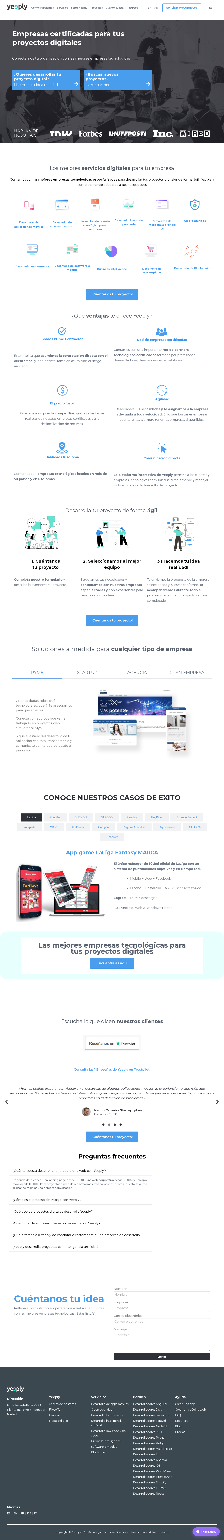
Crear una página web (190, 1409)
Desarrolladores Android (150, 1460)
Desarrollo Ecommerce (107, 1415)
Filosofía (54, 1409)
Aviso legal (94, 1532)
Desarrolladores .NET (148, 1432)
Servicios (62, 7)
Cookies (163, 1532)
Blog (178, 1426)
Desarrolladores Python (149, 1437)
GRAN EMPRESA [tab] (186, 672)
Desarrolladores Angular (150, 1404)
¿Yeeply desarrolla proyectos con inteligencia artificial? (55, 1247)
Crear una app (185, 1404)
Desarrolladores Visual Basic (152, 1448)
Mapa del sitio (58, 1420)
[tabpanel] (112, 726)
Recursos (132, 7)
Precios (180, 1432)
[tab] (31, 817)
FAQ (178, 1415)
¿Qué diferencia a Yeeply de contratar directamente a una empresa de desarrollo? (76, 1235)
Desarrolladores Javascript (151, 1415)
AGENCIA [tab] (137, 672)
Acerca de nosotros (62, 1404)
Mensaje (120, 1329)
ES (210, 7)
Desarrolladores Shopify (149, 1482)
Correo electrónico (128, 1316)
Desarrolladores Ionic (148, 1454)
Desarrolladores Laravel (149, 1420)
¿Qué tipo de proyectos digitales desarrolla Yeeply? (52, 1212)
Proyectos (96, 7)
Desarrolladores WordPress (152, 1471)
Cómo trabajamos (42, 7)
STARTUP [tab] (87, 672)
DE (29, 1513)
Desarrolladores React (148, 1493)
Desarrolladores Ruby (148, 1443)
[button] (7, 1102)
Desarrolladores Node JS (150, 1426)
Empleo (54, 1415)
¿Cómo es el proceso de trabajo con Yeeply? (46, 1200)
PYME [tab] (37, 672)
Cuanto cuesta (115, 7)
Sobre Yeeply (79, 7)
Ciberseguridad (102, 1409)
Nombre (120, 1289)
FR (22, 1513)
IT (35, 1513)
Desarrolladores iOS (147, 1465)
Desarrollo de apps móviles (109, 1404)
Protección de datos (143, 1532)
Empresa (121, 1302)
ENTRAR (153, 7)
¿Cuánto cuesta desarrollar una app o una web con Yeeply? (59, 1171)
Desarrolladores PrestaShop (152, 1477)
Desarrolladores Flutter (149, 1488)
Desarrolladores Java (147, 1409)
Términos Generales (116, 1532)
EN (15, 1513)
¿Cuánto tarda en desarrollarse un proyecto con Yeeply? (56, 1223)
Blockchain (99, 1452)
